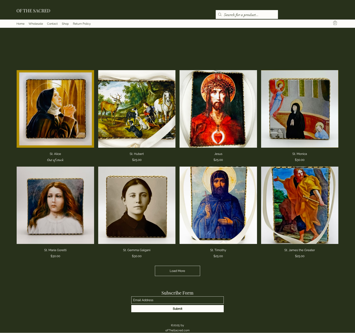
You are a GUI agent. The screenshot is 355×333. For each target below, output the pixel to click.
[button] (335, 23)
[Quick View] (55, 109)
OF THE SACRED (33, 10)
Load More (177, 271)
